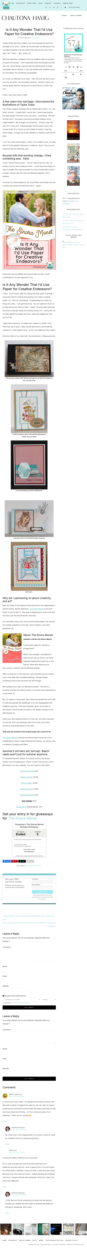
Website (6, 986)
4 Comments (36, 37)
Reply (5, 1121)
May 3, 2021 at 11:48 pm (19, 1129)
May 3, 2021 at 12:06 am (16, 1096)
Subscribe (42, 892)
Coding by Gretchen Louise (75, 1244)
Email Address (36, 884)
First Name (35, 879)
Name (5, 966)
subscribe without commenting (20, 1003)
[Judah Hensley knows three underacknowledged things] (6, 1229)
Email (5, 976)
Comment (7, 947)
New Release (37, 865)
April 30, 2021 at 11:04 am (17, 1152)
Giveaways (28, 865)
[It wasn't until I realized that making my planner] (81, 1229)
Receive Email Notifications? (15, 996)
